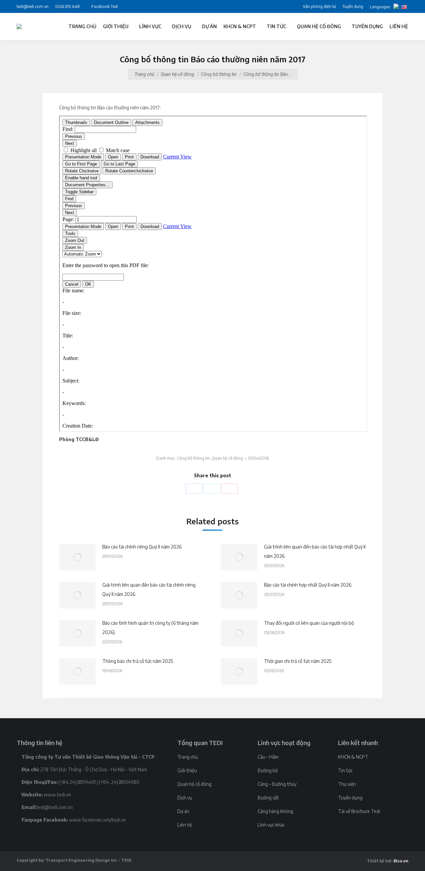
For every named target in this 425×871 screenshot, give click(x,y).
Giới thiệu (187, 770)
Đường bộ (268, 770)
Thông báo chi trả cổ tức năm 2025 (137, 661)
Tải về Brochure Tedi (359, 811)
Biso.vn (400, 860)
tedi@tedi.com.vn (54, 807)
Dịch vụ (184, 797)
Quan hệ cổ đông (177, 74)
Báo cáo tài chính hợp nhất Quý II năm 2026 (307, 585)
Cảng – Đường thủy (277, 784)
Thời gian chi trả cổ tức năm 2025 (297, 661)
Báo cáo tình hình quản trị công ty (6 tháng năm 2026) (150, 627)
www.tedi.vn (57, 794)
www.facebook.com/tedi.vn (97, 820)
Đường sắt (268, 797)
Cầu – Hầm (268, 757)
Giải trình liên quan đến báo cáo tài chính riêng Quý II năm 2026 (149, 589)
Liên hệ (184, 825)
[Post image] (77, 557)
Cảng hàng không (275, 811)
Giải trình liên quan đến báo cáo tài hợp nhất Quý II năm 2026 (315, 551)
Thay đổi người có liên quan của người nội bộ (309, 623)
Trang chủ (144, 74)
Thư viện (347, 784)
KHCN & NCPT (353, 757)
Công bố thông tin (219, 74)
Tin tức (345, 770)
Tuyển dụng (350, 797)
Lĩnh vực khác (271, 825)
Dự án (183, 811)
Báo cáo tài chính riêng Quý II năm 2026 (142, 547)
